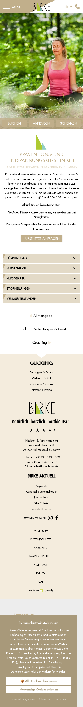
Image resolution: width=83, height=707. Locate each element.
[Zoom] (41, 71)
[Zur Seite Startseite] (41, 416)
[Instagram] (50, 518)
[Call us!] (77, 6)
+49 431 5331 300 (47, 457)
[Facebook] (56, 518)
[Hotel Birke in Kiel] (42, 6)
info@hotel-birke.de (46, 466)
